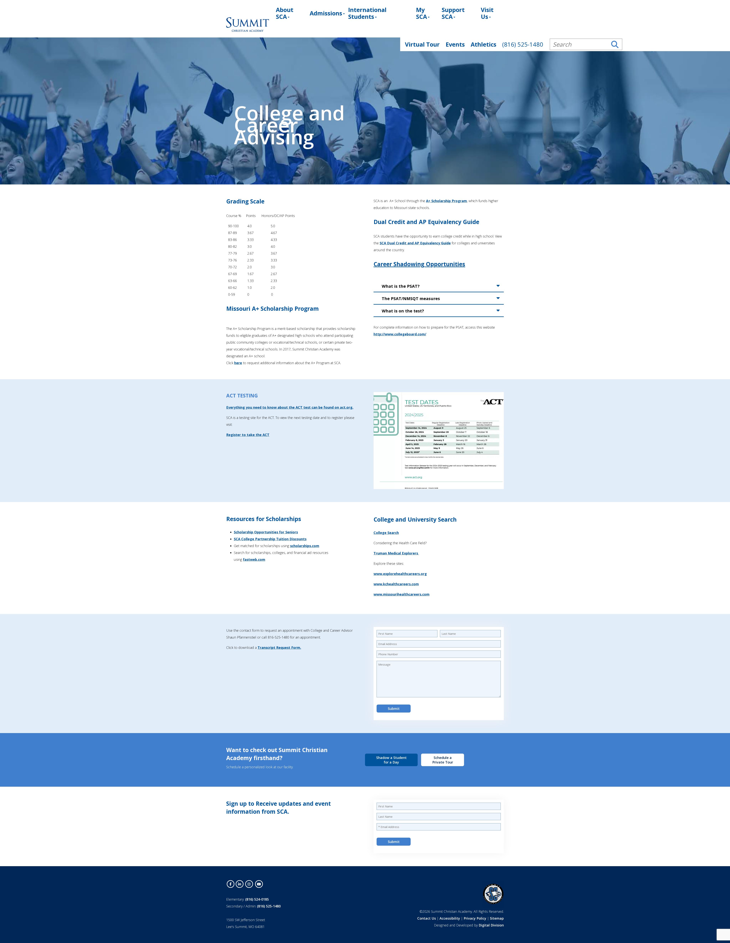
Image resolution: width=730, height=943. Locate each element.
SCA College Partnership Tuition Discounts (270, 539)
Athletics (483, 44)
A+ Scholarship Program (446, 201)
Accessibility (450, 918)
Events (455, 44)
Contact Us (426, 918)
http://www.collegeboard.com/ (400, 334)
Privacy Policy (475, 918)
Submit (394, 708)
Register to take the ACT (247, 434)
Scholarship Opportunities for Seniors (266, 532)
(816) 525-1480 (269, 906)
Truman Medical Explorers (396, 553)
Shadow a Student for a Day (391, 759)
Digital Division (491, 925)
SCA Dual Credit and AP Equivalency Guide (415, 243)
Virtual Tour (422, 44)
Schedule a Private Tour (442, 759)
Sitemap (497, 918)
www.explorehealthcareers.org (400, 573)
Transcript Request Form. (279, 647)
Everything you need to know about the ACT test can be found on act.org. (289, 407)
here (238, 363)
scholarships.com (304, 545)
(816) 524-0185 (257, 899)
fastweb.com (254, 559)
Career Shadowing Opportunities (419, 264)
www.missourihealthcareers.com (401, 594)
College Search (386, 532)
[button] (615, 44)
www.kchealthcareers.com (396, 584)
